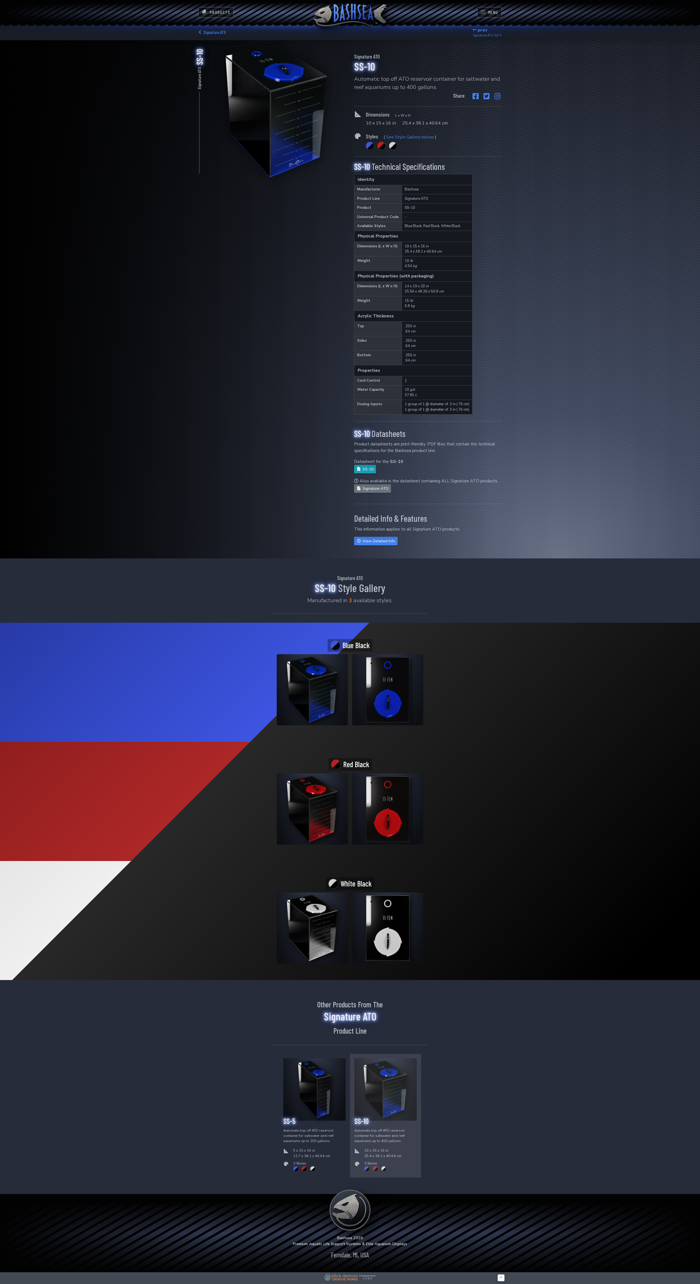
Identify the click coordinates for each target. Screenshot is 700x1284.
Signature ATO (375, 488)
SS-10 (367, 469)
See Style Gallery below (410, 137)
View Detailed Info (378, 541)
